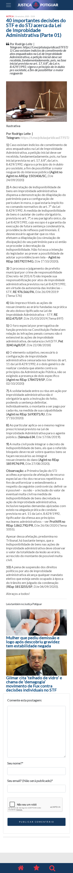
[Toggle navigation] (8, 5)
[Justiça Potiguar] (21, 868)
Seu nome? (15, 763)
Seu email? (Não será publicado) (30, 781)
